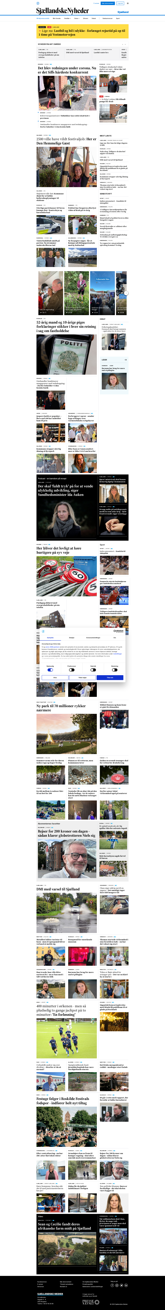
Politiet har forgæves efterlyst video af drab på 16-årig (82, 209)
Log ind (120, 3)
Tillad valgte (82, 677)
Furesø (107, 96)
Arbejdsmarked (112, 788)
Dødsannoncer (107, 18)
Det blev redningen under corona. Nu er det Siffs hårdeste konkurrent (67, 70)
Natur (78, 758)
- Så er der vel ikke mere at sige (112, 69)
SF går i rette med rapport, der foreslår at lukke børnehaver (114, 1098)
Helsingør (125, 49)
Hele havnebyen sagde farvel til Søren (112, 857)
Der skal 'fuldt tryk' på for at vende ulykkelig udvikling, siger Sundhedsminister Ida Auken (65, 490)
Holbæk (102, 163)
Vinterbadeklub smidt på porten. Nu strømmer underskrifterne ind (48, 243)
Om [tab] (115, 637)
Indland (47, 758)
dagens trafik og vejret (115, 140)
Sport (118, 18)
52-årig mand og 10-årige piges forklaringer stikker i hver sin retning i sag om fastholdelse (66, 326)
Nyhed (47, 64)
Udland (102, 223)
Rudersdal (39, 238)
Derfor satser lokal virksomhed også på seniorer (113, 792)
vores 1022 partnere (53, 647)
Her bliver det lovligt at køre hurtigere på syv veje (58, 550)
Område (66, 18)
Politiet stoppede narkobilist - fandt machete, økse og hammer (105, 54)
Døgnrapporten (51, 49)
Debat (94, 18)
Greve (38, 413)
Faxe (69, 788)
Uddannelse (50, 1150)
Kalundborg (72, 238)
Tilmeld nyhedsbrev (66, 1284)
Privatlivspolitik (87, 1284)
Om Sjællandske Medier (90, 1282)
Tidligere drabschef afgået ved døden (112, 152)
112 (44, 191)
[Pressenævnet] (90, 1301)
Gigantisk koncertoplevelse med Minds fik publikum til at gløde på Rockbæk (114, 168)
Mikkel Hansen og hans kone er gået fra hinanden (113, 706)
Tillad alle (110, 677)
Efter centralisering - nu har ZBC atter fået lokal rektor (49, 1154)
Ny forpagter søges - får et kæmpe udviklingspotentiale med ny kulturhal (81, 243)
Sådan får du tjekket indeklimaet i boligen (78, 1187)
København (103, 206)
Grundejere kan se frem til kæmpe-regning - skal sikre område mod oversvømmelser (82, 1155)
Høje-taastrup (41, 702)
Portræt (48, 1220)
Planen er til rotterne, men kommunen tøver (80, 761)
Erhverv (85, 18)
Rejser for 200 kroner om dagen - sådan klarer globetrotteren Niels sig (66, 833)
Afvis (55, 677)
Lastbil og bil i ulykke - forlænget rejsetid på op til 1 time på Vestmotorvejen (81, 32)
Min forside (57, 18)
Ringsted (39, 633)
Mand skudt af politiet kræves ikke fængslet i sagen (114, 219)
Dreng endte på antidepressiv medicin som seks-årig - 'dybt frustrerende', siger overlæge (113, 511)
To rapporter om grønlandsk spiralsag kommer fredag (112, 244)
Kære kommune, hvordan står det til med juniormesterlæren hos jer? (49, 1188)
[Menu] (127, 3)
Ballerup (103, 788)
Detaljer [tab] (71, 637)
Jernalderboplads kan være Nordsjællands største (81, 1067)
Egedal (101, 823)
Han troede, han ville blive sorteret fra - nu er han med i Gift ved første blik (49, 974)
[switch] (71, 669)
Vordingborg (72, 446)
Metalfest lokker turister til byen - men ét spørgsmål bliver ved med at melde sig (50, 941)
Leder (111, 365)
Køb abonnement (107, 3)
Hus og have (80, 1183)
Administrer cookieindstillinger (92, 1286)
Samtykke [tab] (50, 637)
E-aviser (96, 3)
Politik (110, 206)
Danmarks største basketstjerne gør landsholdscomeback (113, 582)
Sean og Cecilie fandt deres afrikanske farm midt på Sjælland (64, 1226)
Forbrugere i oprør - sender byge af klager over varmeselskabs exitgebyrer (81, 418)
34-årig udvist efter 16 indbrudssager (47, 53)
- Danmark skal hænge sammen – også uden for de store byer (114, 329)
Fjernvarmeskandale (83, 413)
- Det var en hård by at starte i (113, 974)
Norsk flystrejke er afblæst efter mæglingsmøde (113, 227)
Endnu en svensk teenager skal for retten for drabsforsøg (114, 761)
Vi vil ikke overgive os (113, 236)
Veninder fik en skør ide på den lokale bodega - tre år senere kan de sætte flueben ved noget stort (82, 794)
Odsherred (71, 413)
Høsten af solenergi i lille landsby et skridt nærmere (111, 1251)
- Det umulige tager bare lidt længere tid (112, 890)
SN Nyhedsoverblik (42, 18)
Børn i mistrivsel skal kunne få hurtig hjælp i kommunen (112, 480)
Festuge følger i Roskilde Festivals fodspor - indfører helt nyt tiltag (62, 1100)
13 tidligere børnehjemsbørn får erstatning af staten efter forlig (113, 210)
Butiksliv (110, 969)
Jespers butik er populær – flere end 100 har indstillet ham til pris (48, 418)
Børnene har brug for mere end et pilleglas (113, 369)
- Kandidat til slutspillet (113, 202)
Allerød (70, 1062)
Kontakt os (63, 1286)
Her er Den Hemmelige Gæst (66, 141)
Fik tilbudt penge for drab (112, 100)
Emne (76, 18)
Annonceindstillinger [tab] (93, 637)
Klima (77, 1150)
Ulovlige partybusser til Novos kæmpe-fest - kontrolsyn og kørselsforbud (50, 210)
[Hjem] (37, 3)
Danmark (71, 205)
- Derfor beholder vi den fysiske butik (64, 125)
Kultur (50, 702)
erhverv (109, 182)
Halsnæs (39, 135)
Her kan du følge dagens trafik (113, 144)
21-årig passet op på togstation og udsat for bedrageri (75, 54)
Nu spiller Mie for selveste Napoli (113, 827)
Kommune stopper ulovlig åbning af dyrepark (114, 177)
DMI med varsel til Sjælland (111, 160)
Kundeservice (42, 1282)
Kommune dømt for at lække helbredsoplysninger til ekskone (50, 197)
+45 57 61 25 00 (48, 1303)
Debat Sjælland (115, 324)
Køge (95, 49)
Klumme (109, 1183)
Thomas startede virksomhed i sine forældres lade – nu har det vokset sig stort (113, 187)
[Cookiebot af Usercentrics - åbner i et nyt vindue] (115, 631)
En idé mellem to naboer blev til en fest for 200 (49, 792)
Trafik (45, 544)
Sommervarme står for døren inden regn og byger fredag (50, 761)
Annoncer (40, 1286)
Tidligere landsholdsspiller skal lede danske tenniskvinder (113, 612)
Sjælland (56, 27)
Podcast (48, 482)
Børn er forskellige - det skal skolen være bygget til (113, 1188)
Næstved (39, 936)
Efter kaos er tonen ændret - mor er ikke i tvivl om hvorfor (82, 450)
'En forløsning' (61, 1010)
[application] (50, 293)
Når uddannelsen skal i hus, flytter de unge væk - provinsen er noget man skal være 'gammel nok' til (112, 1222)
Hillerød (39, 191)
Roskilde (102, 64)
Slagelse (103, 1095)
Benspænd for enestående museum (80, 940)
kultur (108, 163)
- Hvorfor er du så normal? (48, 1067)
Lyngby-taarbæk (71, 49)
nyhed (109, 148)
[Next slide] (126, 293)
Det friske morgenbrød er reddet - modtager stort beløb (113, 1066)
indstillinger (117, 654)
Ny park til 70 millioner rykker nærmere (61, 708)
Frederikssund (41, 969)
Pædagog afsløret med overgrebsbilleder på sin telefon (48, 605)
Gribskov (103, 182)
